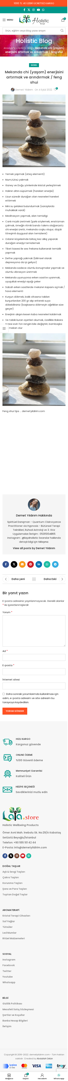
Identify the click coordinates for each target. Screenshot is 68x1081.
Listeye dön (34, 579)
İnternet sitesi (11, 679)
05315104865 (47, 534)
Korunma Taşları (12, 883)
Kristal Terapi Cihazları (16, 915)
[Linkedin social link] (38, 564)
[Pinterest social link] (30, 564)
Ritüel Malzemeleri (13, 938)
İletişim (6, 1026)
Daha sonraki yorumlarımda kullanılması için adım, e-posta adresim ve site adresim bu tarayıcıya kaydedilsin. (30, 698)
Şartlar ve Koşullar (13, 1015)
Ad (5, 651)
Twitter (6, 971)
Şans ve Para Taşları (14, 888)
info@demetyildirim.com (30, 847)
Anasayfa (9, 48)
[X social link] (28, 9)
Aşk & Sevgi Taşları (13, 871)
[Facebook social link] (24, 9)
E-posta (8, 665)
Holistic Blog (25, 48)
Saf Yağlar (8, 921)
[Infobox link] (21, 742)
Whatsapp (8, 982)
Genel (34, 65)
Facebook (8, 965)
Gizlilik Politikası (12, 1003)
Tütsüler (7, 927)
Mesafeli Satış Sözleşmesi (18, 1009)
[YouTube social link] (38, 9)
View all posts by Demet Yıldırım (34, 548)
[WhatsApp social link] (43, 9)
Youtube (7, 976)
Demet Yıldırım (24, 89)
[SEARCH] (62, 30)
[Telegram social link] (55, 564)
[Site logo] (34, 19)
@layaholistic (30, 538)
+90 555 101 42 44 (25, 842)
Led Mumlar (9, 932)
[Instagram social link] (33, 9)
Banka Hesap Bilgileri (15, 1020)
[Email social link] (22, 564)
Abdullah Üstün (45, 1058)
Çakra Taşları (10, 877)
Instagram (8, 959)
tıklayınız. (43, 541)
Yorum (7, 612)
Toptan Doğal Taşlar (15, 894)
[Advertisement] (34, 452)
